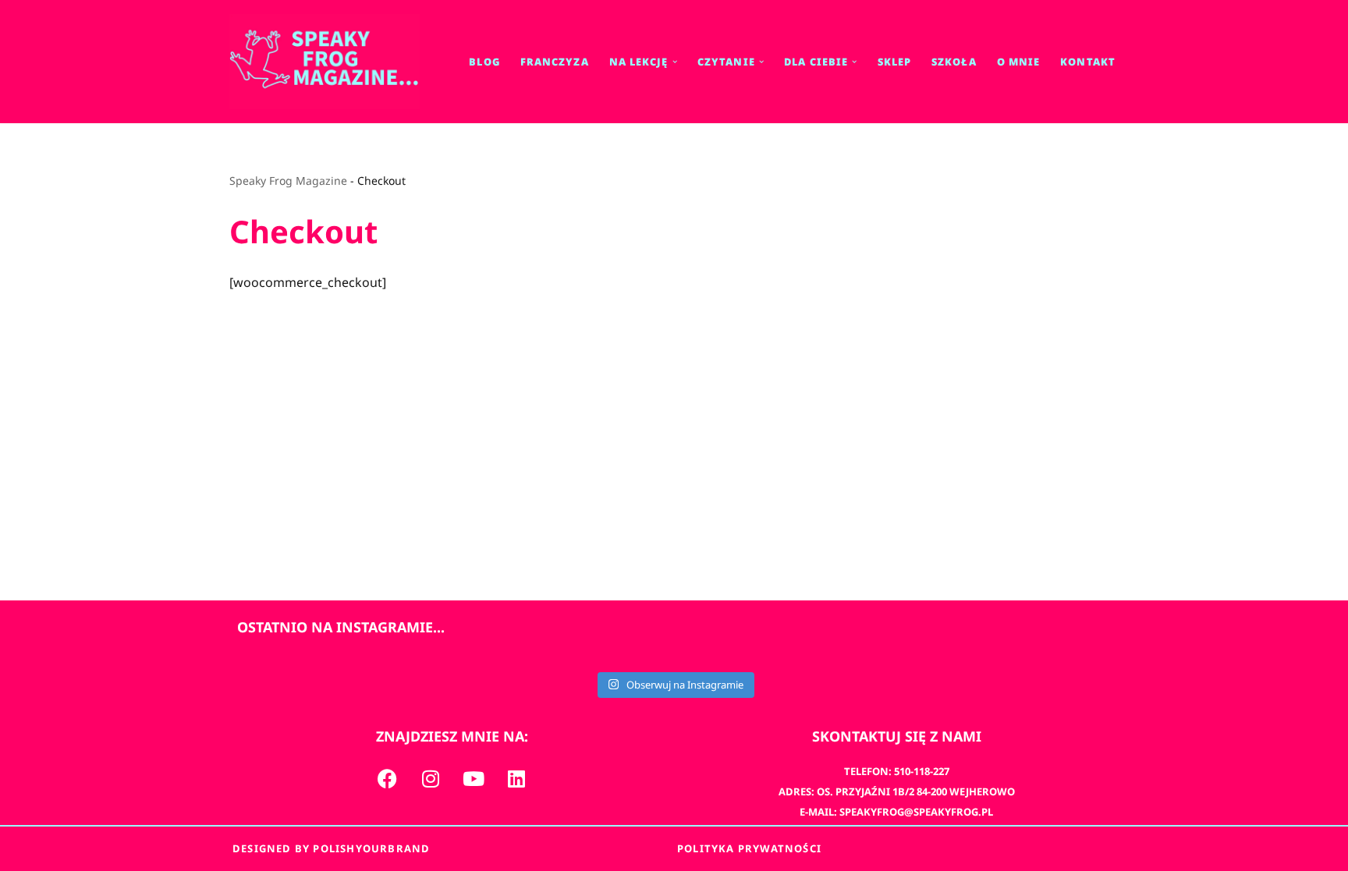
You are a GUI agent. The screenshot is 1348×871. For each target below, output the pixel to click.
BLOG (484, 62)
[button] (674, 61)
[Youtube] (473, 778)
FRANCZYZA (554, 62)
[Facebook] (387, 778)
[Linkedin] (516, 778)
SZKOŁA (954, 62)
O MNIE (1019, 62)
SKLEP (895, 62)
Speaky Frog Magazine (288, 180)
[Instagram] (430, 778)
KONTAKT (1088, 62)
